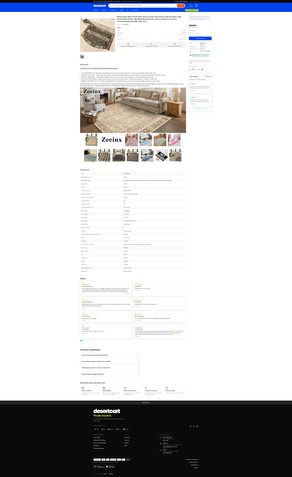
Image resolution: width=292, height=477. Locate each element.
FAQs (196, 468)
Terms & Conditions (192, 459)
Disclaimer (195, 465)
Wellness (96, 10)
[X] (193, 426)
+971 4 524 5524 (167, 453)
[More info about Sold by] (204, 44)
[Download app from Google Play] (99, 466)
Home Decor (104, 10)
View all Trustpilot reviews (200, 108)
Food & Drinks (113, 10)
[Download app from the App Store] (110, 466)
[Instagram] (190, 426)
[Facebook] (197, 426)
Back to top (146, 402)
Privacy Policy (194, 462)
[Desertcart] (100, 6)
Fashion (122, 10)
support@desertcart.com (170, 446)
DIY (127, 10)
